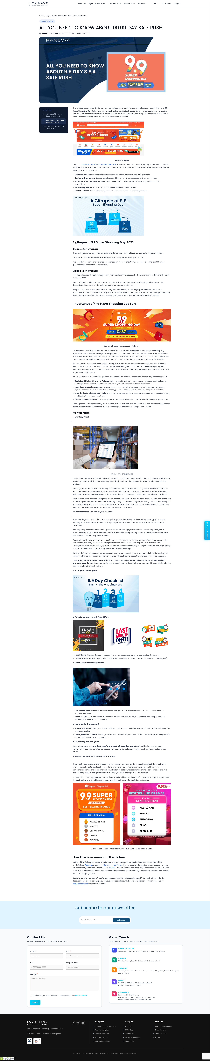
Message (34, 974)
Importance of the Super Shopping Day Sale (55, 121)
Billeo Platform (114, 3)
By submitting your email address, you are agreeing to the (60, 995)
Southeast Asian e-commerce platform (98, 164)
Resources (128, 3)
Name (32, 951)
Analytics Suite (160, 1034)
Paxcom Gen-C (101, 1037)
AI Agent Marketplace (163, 1026)
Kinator (112, 868)
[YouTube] (78, 1023)
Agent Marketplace (97, 3)
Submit (35, 1002)
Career (153, 3)
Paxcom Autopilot (102, 1030)
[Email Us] (73, 1023)
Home (41, 16)
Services (141, 3)
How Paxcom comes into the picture (55, 127)
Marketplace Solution (103, 1041)
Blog (47, 16)
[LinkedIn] (83, 1023)
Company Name (72, 963)
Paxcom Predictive (102, 1034)
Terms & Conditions (132, 1037)
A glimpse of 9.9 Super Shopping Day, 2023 (54, 115)
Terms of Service (81, 995)
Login (177, 3)
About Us (82, 3)
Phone (32, 963)
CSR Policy (129, 1030)
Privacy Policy (130, 1034)
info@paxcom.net (80, 883)
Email (68, 951)
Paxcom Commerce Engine (105, 1026)
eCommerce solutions (112, 865)
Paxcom (88, 865)
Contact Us (166, 3)
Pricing (157, 1037)
